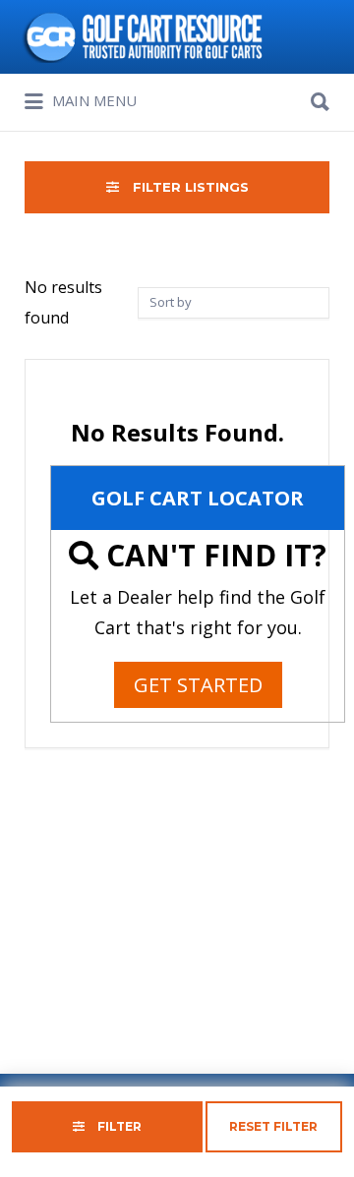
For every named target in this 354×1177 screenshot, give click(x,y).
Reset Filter (273, 1126)
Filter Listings (189, 187)
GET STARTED (198, 685)
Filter (118, 1126)
